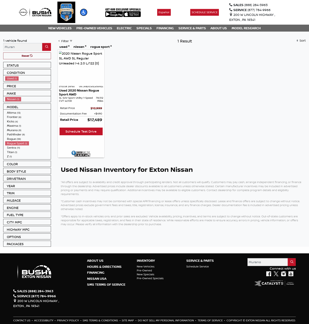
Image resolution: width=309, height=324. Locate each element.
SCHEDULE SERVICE (205, 12)
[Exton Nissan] (35, 12)
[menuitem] (28, 78)
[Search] (46, 47)
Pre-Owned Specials (150, 278)
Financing (95, 272)
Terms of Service (211, 320)
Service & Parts (200, 260)
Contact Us (22, 320)
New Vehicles (145, 266)
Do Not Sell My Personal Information (166, 320)
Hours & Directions (104, 267)
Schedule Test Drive (81, 131)
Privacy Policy (68, 320)
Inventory (146, 260)
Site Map (128, 320)
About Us (95, 260)
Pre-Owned (144, 270)
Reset (26, 56)
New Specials (145, 274)
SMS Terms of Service (106, 284)
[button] (83, 12)
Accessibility (44, 320)
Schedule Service (197, 266)
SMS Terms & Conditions (101, 320)
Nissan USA (96, 278)
